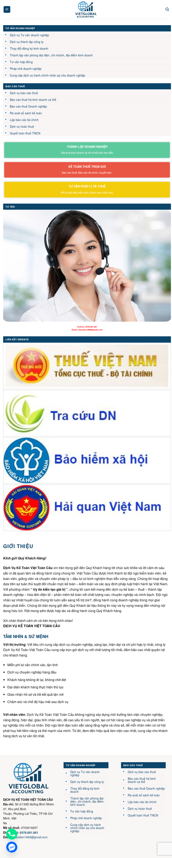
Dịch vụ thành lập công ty (26, 42)
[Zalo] (11, 847)
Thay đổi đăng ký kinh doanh (29, 48)
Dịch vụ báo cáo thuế (24, 93)
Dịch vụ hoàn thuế (22, 126)
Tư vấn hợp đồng (21, 62)
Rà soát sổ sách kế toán (26, 113)
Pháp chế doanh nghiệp (26, 68)
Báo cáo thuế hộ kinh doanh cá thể (33, 100)
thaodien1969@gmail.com (90, 329)
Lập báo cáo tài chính (24, 120)
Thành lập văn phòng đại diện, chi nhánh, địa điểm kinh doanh (51, 55)
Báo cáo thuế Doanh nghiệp (28, 106)
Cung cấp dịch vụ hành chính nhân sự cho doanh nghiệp (47, 75)
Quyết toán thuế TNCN (25, 133)
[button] (7, 9)
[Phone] (11, 834)
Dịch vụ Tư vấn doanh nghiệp (29, 35)
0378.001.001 (91, 326)
